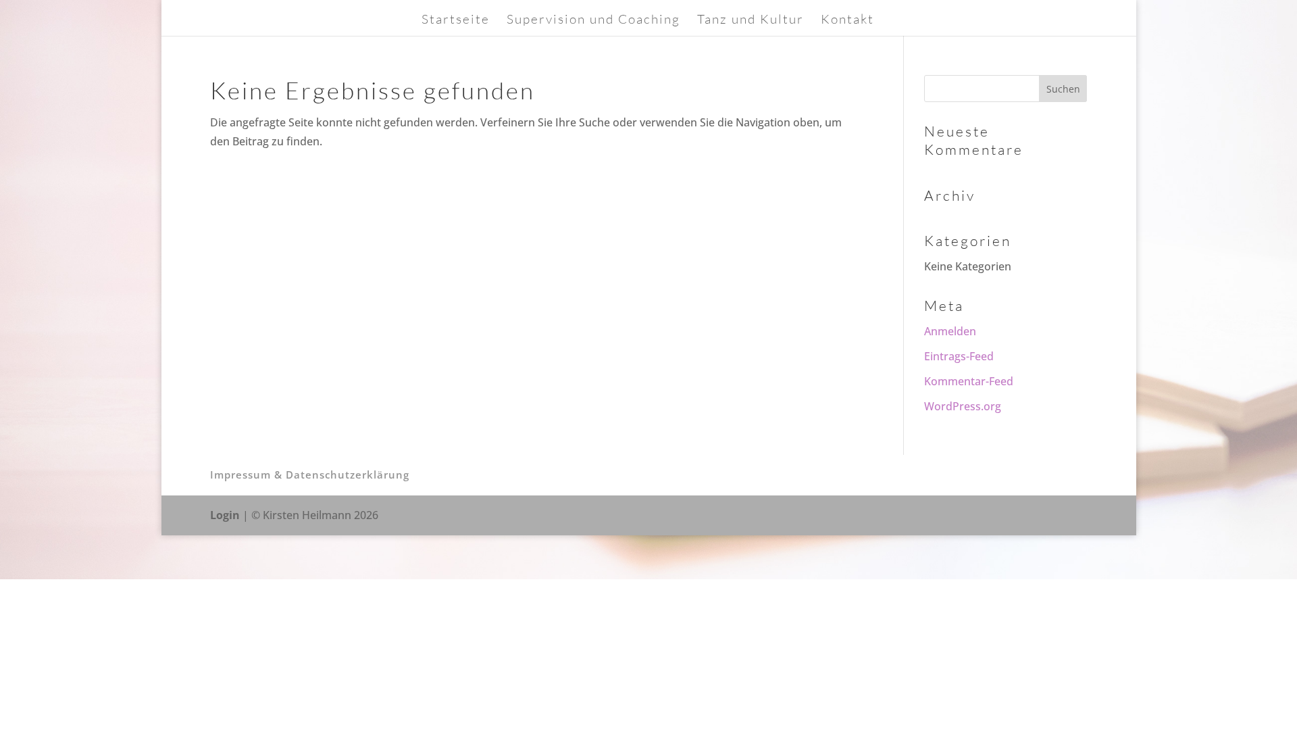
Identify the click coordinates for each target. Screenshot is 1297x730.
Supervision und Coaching (593, 20)
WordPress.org (962, 406)
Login (225, 515)
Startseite (456, 20)
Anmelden (950, 331)
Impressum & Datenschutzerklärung (309, 474)
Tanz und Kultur (750, 20)
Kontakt (847, 20)
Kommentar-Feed (968, 381)
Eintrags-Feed (959, 356)
